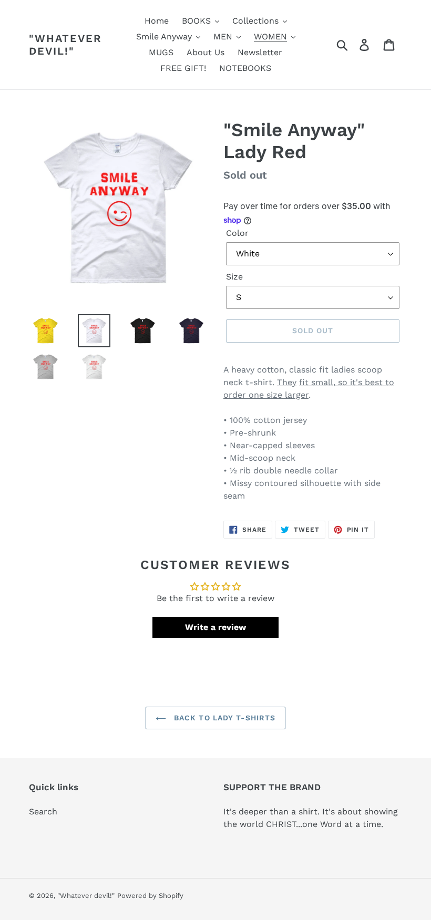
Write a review (215, 627)
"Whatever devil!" (65, 44)
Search (43, 811)
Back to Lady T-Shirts (223, 718)
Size (234, 277)
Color (237, 233)
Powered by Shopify (150, 896)
